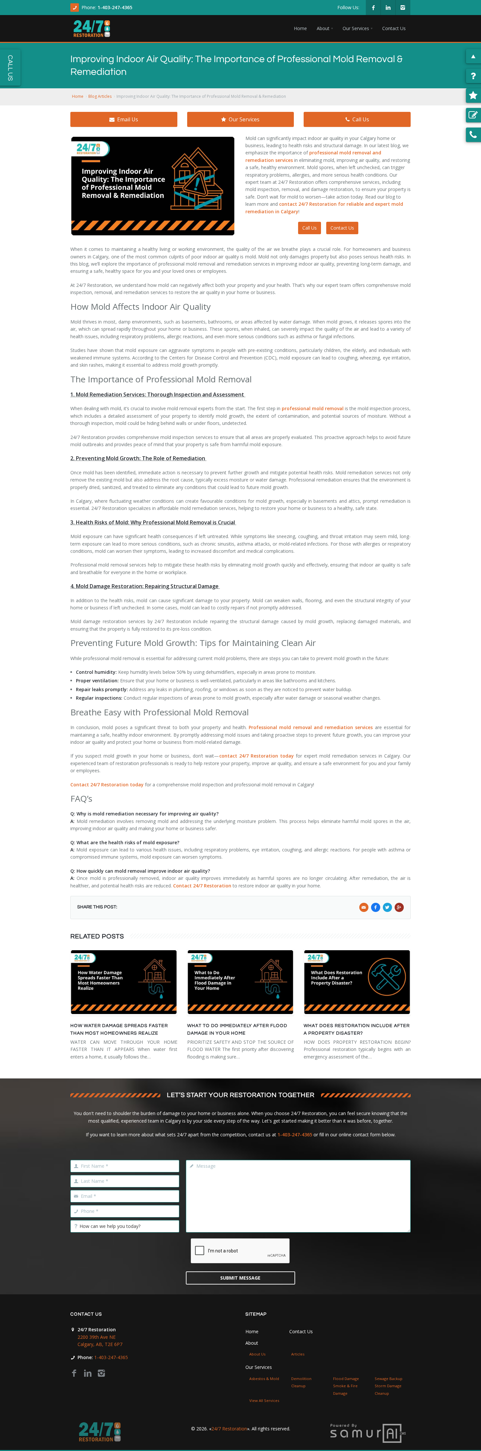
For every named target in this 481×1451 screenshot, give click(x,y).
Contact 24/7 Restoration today (107, 784)
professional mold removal (313, 408)
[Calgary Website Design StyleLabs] (368, 1433)
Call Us (360, 119)
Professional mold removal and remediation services (311, 727)
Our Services (244, 119)
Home (77, 96)
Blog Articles (100, 96)
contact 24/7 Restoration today (256, 756)
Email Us (127, 119)
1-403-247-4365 (115, 7)
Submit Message (240, 1278)
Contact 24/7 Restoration (202, 886)
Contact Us (342, 228)
